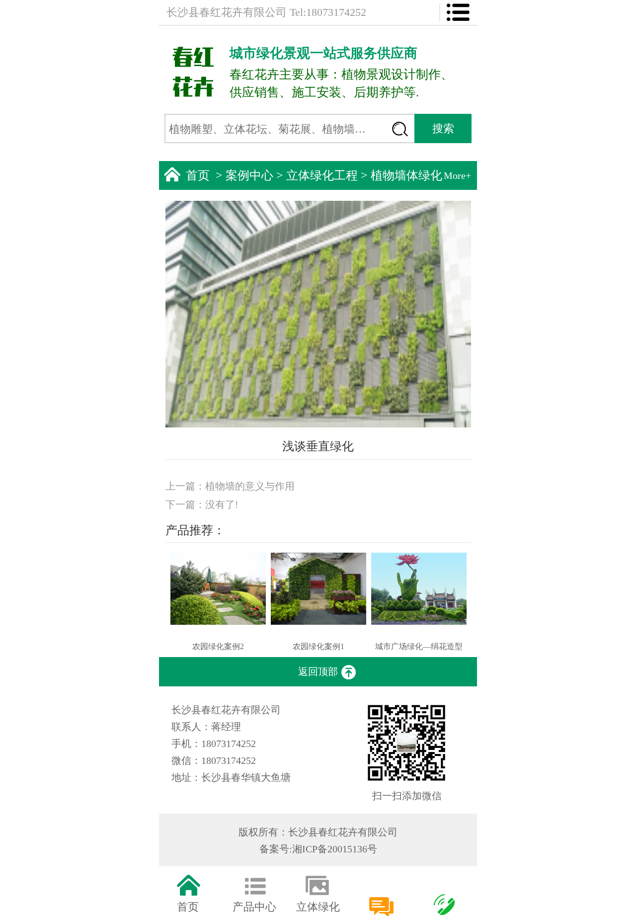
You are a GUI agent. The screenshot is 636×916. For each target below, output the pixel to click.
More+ (457, 175)
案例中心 (249, 175)
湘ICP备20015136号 (334, 848)
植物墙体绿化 (406, 175)
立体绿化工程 (322, 175)
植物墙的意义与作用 (250, 486)
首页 (198, 175)
